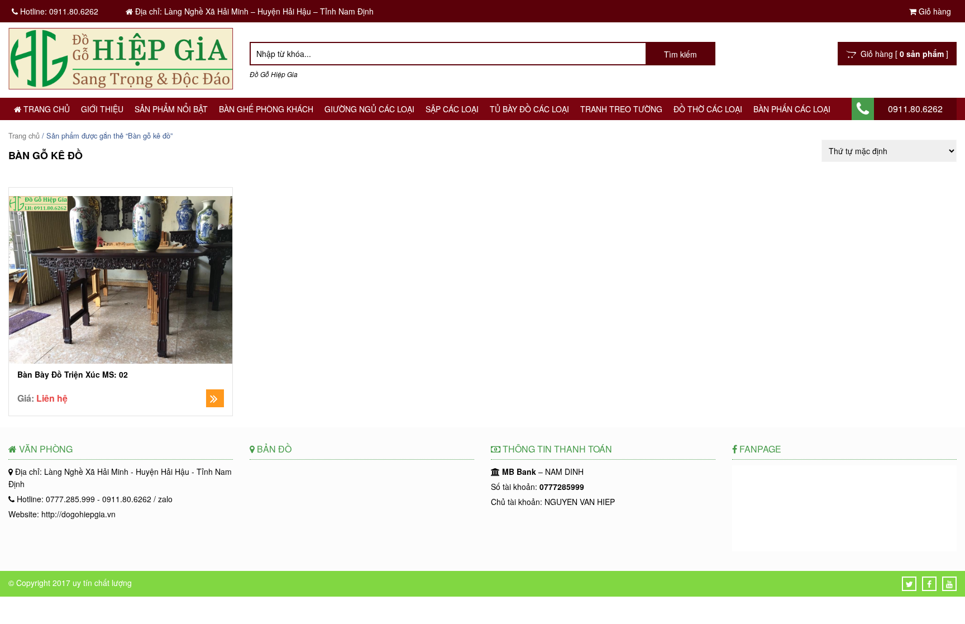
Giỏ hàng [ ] (902, 53)
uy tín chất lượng (102, 582)
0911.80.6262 (915, 108)
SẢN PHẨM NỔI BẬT (171, 109)
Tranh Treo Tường (621, 109)
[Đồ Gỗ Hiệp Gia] (120, 86)
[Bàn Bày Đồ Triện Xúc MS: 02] (120, 281)
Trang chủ (45, 109)
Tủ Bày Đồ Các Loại (529, 109)
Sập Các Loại (452, 109)
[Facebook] (929, 583)
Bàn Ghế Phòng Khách (266, 109)
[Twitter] (909, 583)
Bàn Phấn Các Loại (791, 109)
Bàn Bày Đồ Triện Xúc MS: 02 (72, 374)
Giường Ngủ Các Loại (369, 109)
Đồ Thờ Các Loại (707, 109)
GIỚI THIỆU (102, 109)
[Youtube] (949, 583)
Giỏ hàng (933, 11)
